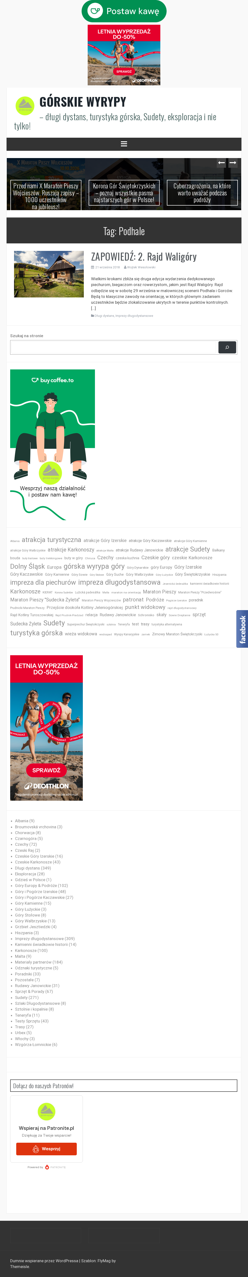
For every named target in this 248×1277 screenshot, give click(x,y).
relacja (91, 614)
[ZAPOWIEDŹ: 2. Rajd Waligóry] (49, 273)
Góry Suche (115, 574)
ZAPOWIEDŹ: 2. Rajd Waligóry (144, 256)
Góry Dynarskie (137, 567)
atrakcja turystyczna (51, 540)
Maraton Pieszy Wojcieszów (101, 600)
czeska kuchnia (127, 558)
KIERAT (48, 592)
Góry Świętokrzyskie (192, 574)
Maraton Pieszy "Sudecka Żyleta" (45, 600)
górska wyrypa (86, 566)
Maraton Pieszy (159, 592)
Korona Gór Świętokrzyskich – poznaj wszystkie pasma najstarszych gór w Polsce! (46, 192)
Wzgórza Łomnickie (33, 1044)
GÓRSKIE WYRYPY (82, 101)
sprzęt (199, 614)
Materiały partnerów (33, 962)
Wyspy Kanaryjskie (126, 634)
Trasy (20, 1026)
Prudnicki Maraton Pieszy (27, 608)
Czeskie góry (155, 557)
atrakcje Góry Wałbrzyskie (28, 550)
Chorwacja (25, 832)
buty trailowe (30, 558)
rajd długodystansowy (182, 608)
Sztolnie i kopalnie (31, 1009)
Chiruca (90, 558)
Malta (105, 592)
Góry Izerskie (188, 567)
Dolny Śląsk (27, 566)
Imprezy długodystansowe (134, 316)
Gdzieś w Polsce (30, 879)
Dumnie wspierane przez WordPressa (44, 1260)
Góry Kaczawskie (26, 574)
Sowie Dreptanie (179, 615)
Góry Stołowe (97, 574)
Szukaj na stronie (26, 335)
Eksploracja (25, 873)
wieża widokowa (81, 633)
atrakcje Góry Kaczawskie (150, 540)
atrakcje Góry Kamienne (190, 541)
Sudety (54, 623)
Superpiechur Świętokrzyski (85, 624)
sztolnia (111, 624)
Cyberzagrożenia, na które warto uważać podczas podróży (124, 192)
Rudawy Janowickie (118, 614)
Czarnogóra (26, 838)
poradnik (196, 600)
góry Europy (161, 567)
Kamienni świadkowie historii (41, 944)
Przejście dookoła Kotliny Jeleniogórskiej (85, 607)
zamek (145, 634)
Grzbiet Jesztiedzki (32, 926)
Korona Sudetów (64, 592)
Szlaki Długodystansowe (37, 1003)
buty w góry (73, 558)
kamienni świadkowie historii (209, 583)
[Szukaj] (227, 347)
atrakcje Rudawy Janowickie (139, 550)
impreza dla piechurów (43, 582)
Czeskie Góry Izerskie (34, 856)
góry (118, 566)
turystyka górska (36, 633)
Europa (54, 567)
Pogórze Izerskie (176, 600)
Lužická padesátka (87, 592)
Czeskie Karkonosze (33, 862)
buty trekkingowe (51, 558)
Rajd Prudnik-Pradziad (69, 615)
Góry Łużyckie (164, 574)
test (135, 624)
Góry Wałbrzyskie (140, 574)
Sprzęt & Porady (29, 991)
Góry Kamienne (57, 574)
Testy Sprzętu (27, 1021)
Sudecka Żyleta (25, 624)
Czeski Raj (24, 850)
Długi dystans (104, 316)
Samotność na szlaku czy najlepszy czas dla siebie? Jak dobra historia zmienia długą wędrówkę (202, 196)
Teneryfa (124, 624)
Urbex (20, 1032)
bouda (15, 558)
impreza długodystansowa (119, 582)
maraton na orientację (126, 592)
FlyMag (104, 1260)
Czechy (105, 557)
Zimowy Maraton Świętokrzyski (177, 634)
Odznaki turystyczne (33, 968)
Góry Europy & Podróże (36, 885)
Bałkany (218, 550)
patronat (133, 600)
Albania (15, 541)
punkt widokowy (145, 607)
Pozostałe (24, 979)
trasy (145, 624)
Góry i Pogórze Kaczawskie (40, 897)
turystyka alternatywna (167, 624)
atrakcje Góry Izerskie (105, 540)
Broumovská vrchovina (35, 826)
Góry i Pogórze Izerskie (36, 891)
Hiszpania (219, 574)
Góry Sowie (79, 574)
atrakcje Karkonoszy (71, 550)
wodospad (105, 634)
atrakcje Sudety (187, 549)
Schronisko (146, 615)
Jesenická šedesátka (175, 583)
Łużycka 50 (211, 634)
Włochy (22, 1038)
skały (161, 614)
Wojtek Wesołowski (141, 267)
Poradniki (23, 974)
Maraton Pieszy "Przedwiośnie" (200, 592)
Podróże (155, 600)
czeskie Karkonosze (192, 557)
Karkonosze (25, 591)
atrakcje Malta (105, 550)
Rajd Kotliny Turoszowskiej (31, 615)
